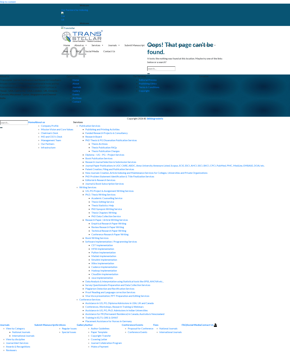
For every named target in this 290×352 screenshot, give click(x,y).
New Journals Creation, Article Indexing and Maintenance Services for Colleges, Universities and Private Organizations (146, 172)
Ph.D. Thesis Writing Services (100, 194)
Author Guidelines (100, 328)
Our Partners (47, 143)
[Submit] (148, 73)
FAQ (184, 324)
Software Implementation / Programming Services (111, 241)
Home (75, 79)
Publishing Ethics (148, 83)
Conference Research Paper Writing (110, 234)
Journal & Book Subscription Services (104, 183)
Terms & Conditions (149, 87)
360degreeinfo (155, 118)
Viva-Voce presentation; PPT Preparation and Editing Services (117, 295)
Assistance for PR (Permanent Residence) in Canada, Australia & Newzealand (124, 313)
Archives (77, 98)
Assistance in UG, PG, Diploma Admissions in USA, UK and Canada (119, 303)
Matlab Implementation (103, 256)
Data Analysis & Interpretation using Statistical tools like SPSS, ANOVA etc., (124, 281)
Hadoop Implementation (104, 270)
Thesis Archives (99, 143)
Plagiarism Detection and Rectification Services (109, 288)
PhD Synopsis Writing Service (106, 209)
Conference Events (132, 324)
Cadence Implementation (104, 266)
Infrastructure (48, 147)
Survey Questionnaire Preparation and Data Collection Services (117, 285)
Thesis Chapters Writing (104, 212)
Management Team (51, 140)
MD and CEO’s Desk (51, 136)
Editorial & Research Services (100, 180)
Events (75, 94)
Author (89, 324)
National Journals (21, 332)
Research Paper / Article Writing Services (106, 219)
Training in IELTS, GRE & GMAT (101, 317)
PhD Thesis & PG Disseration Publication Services (111, 140)
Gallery (76, 90)
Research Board (93, 136)
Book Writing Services (97, 237)
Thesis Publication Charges (105, 151)
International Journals (23, 335)
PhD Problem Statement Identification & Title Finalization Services (119, 176)
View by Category (15, 328)
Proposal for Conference (140, 328)
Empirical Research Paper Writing (108, 223)
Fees (155, 324)
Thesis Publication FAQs (104, 147)
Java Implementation (102, 277)
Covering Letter (99, 339)
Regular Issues (69, 328)
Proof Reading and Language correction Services (110, 292)
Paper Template (99, 332)
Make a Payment (99, 346)
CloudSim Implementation (104, 274)
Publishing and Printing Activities (102, 129)
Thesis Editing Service (102, 201)
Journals (76, 87)
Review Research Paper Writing (107, 227)
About (75, 83)
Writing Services (87, 187)
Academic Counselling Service (106, 198)
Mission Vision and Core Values (57, 129)
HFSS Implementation (102, 248)
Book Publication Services (99, 158)
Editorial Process (148, 79)
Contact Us (207, 324)
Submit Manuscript (45, 324)
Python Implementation (103, 252)
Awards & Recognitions (18, 346)
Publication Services (89, 125)
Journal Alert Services (17, 342)
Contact (76, 101)
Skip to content (8, 1)
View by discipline (15, 339)
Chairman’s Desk (49, 133)
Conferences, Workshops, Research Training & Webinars (114, 306)
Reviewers (11, 350)
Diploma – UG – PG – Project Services (104, 154)
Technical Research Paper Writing (108, 230)
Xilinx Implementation (102, 263)
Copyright (144, 90)
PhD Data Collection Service (106, 216)
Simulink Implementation (104, 259)
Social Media (194, 324)
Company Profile (49, 125)
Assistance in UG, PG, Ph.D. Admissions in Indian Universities (116, 310)
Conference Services (89, 299)
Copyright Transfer (101, 335)
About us (40, 122)
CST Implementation (102, 245)
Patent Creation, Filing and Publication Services (109, 169)
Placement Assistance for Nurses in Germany (108, 321)
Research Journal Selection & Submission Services (110, 161)
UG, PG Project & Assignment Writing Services (109, 190)
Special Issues (69, 332)
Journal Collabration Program (106, 342)
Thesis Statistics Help (102, 205)
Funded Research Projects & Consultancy (106, 133)
